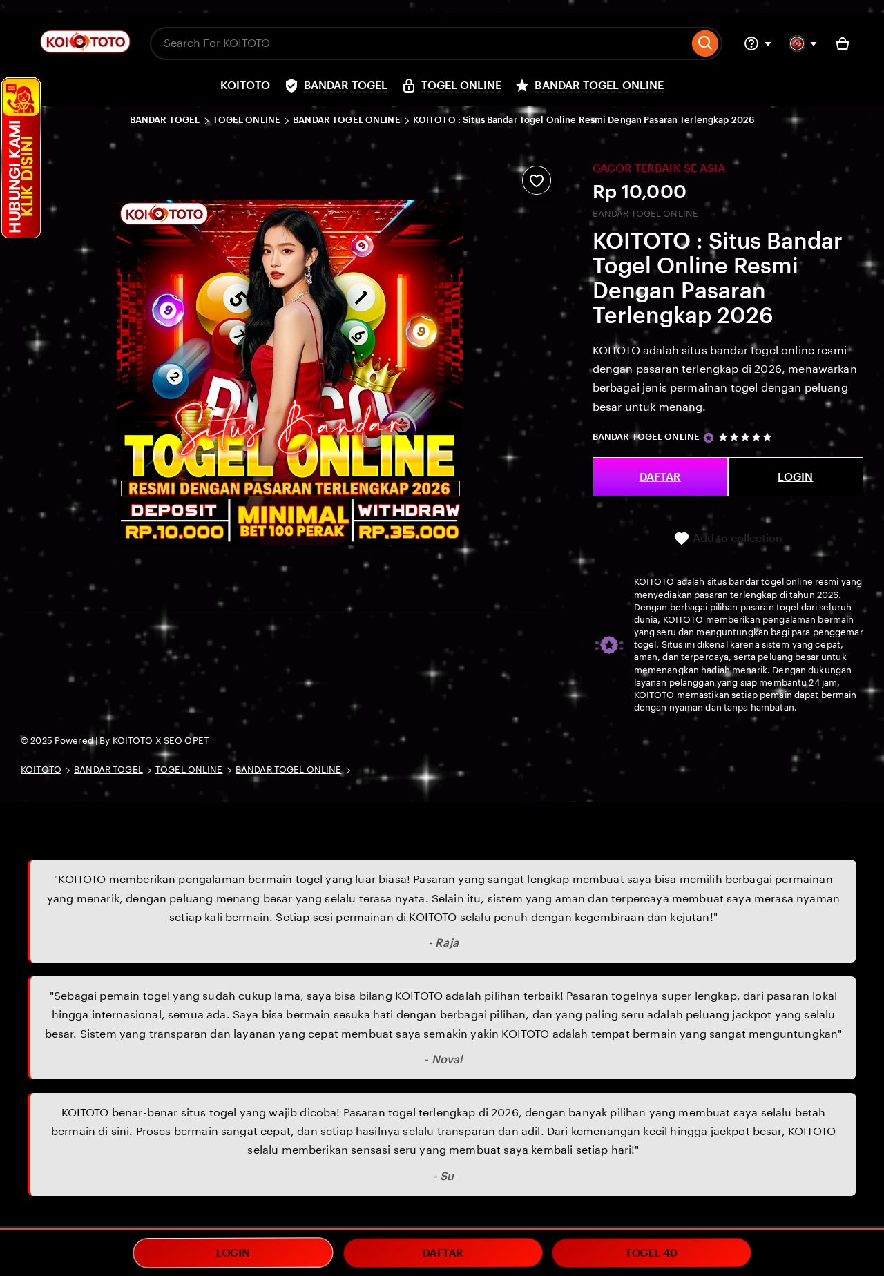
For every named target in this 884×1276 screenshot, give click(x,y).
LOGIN (795, 476)
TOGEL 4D (651, 1252)
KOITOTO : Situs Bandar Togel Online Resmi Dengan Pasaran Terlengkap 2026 (583, 120)
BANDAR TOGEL (165, 120)
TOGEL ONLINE (247, 120)
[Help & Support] (757, 43)
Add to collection (736, 538)
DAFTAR (660, 476)
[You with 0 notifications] (803, 43)
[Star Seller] (708, 438)
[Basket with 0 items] (842, 43)
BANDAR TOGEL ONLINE (346, 120)
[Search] (705, 43)
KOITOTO (41, 769)
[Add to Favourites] (536, 180)
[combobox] (419, 43)
